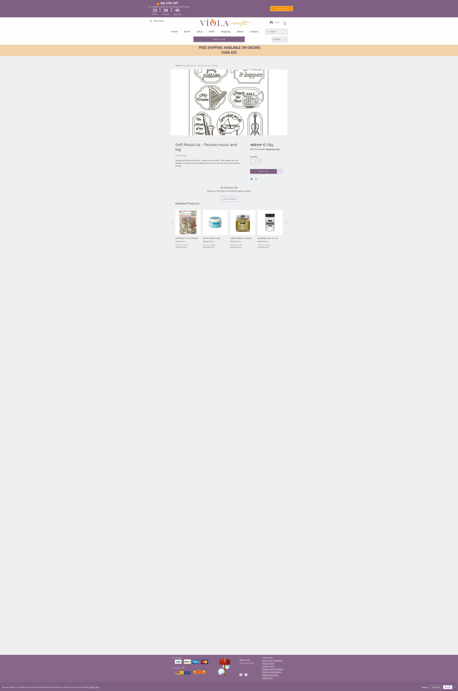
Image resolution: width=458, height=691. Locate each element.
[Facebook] (240, 674)
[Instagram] (246, 674)
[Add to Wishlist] (280, 171)
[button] (285, 23)
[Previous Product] (172, 222)
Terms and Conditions (272, 660)
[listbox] (279, 39)
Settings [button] (425, 687)
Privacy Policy (268, 663)
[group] (229, 230)
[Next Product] (286, 222)
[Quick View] (187, 222)
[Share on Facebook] (251, 179)
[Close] (455, 687)
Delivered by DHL (273, 149)
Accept (447, 687)
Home (178, 65)
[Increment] (259, 161)
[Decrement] (252, 161)
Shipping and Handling (272, 669)
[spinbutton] (255, 161)
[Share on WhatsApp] (256, 179)
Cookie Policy (268, 666)
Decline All (436, 687)
